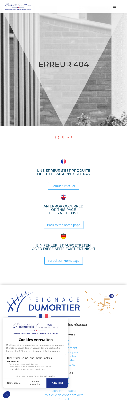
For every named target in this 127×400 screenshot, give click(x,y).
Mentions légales (63, 391)
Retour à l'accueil (63, 186)
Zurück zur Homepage (63, 260)
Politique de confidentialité (63, 395)
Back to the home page (63, 225)
